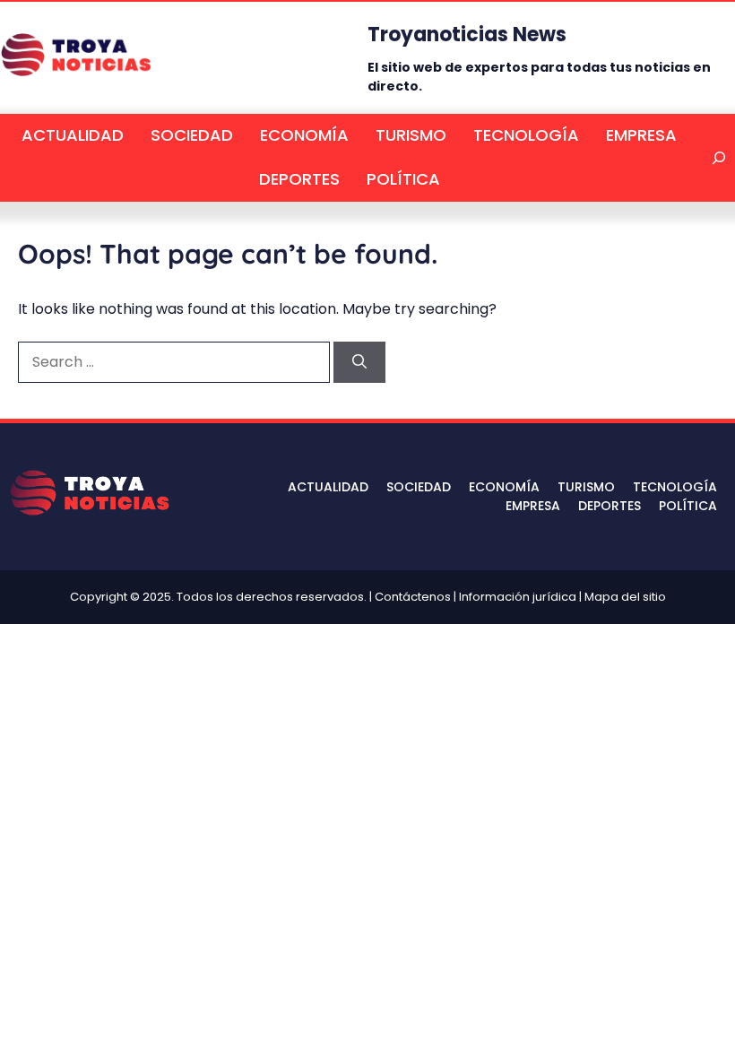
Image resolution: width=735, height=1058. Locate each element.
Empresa (641, 135)
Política (403, 179)
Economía (304, 135)
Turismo (411, 135)
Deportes (299, 179)
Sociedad (192, 135)
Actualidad (73, 135)
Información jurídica (517, 596)
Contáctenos (413, 596)
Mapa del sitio (625, 596)
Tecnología (526, 135)
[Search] (359, 362)
